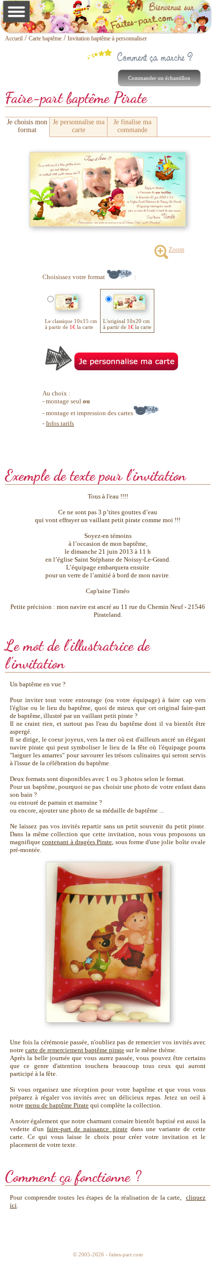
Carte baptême (45, 38)
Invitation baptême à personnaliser (107, 38)
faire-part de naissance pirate (87, 1129)
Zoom (176, 249)
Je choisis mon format (27, 126)
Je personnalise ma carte (79, 126)
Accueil (14, 38)
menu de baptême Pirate (57, 1105)
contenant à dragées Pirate (77, 842)
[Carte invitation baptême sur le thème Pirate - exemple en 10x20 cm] (108, 156)
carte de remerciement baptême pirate (74, 1050)
